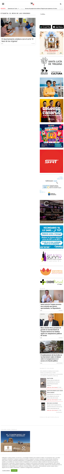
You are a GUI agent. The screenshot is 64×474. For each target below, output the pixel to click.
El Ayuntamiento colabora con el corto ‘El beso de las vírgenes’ (17, 40)
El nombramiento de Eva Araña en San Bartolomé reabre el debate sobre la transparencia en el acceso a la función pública (51, 358)
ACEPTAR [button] (14, 470)
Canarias (60, 310)
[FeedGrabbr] (51, 412)
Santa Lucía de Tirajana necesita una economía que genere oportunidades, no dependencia (51, 306)
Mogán (33, 43)
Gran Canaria (59, 363)
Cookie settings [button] (6, 470)
